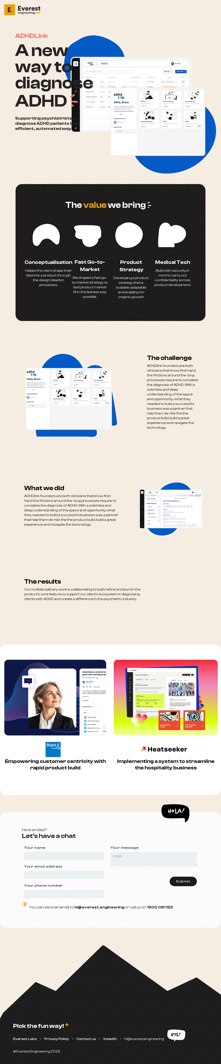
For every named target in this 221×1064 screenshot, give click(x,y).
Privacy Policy (56, 1039)
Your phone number (43, 885)
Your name (34, 848)
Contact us (86, 1039)
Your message (124, 848)
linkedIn (110, 1039)
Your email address (43, 866)
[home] (24, 9)
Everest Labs (25, 1039)
